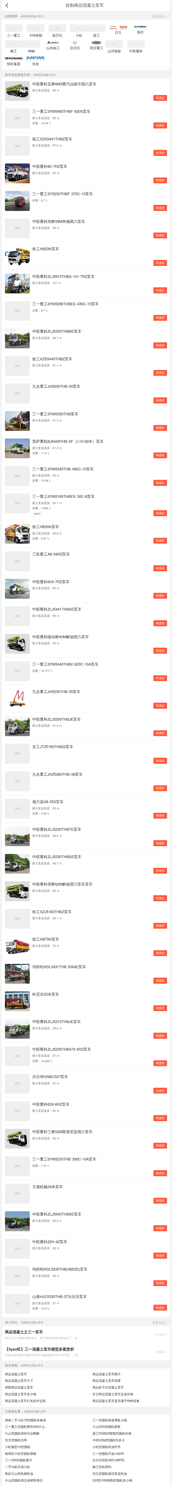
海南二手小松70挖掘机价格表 (25, 1420)
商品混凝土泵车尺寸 (19, 1380)
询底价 (160, 98)
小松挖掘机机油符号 (106, 1446)
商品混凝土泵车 (16, 1374)
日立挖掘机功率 (16, 1440)
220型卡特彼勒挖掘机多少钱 (112, 1480)
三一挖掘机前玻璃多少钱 (109, 1420)
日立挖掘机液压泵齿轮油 (109, 1473)
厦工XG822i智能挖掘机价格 (111, 1433)
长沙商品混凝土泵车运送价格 (112, 1394)
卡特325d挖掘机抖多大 (108, 1440)
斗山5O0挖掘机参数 (106, 1426)
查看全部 (158, 1322)
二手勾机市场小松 (17, 1466)
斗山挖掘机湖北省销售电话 (24, 1480)
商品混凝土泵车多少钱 (20, 1394)
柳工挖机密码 (101, 1466)
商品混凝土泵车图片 (106, 1374)
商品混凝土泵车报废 (106, 1380)
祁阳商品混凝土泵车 (19, 1387)
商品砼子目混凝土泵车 (108, 1387)
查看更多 (158, 16)
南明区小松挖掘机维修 (20, 1453)
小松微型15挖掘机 (17, 1446)
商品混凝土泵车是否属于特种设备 (116, 1400)
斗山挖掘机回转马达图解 (22, 1433)
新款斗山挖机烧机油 (19, 1473)
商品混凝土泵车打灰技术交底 (25, 1400)
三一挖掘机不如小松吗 (108, 1453)
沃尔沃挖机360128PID (108, 1460)
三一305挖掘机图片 (18, 1460)
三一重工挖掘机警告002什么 (25, 1426)
